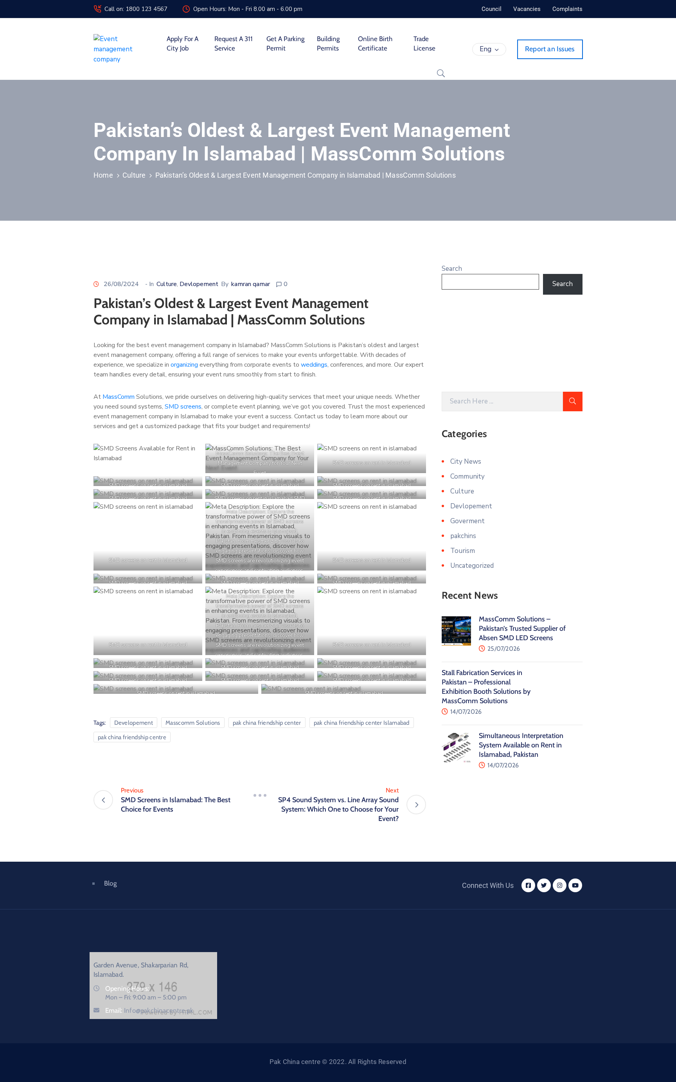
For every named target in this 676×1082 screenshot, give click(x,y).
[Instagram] (559, 885)
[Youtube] (575, 885)
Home (103, 175)
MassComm (119, 396)
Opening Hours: (127, 988)
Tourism (462, 550)
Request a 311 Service (233, 43)
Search (452, 268)
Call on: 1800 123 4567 (135, 9)
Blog (110, 883)
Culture (134, 175)
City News (465, 461)
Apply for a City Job (182, 43)
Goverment (467, 521)
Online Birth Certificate (375, 43)
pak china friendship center (267, 722)
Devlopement (199, 284)
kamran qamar (250, 284)
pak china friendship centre (132, 737)
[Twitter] (544, 885)
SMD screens (182, 406)
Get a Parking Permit (285, 43)
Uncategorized (472, 565)
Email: (149, 1010)
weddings (314, 364)
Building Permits (328, 43)
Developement (133, 722)
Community (467, 476)
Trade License (424, 43)
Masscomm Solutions (192, 722)
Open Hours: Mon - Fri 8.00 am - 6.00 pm (247, 9)
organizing (185, 364)
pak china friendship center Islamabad (362, 722)
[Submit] (573, 401)
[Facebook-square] (528, 885)
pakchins (463, 535)
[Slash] (260, 795)
